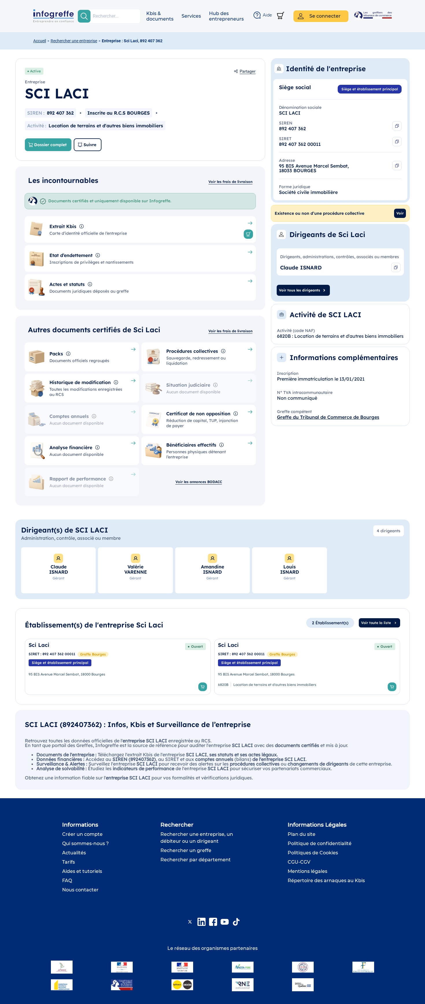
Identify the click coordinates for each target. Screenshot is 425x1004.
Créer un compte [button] (82, 834)
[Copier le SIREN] (397, 126)
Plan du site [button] (301, 834)
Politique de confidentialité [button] (320, 843)
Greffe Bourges (93, 654)
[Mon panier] (281, 16)
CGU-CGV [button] (299, 862)
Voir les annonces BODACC (198, 482)
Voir (400, 213)
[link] (118, 667)
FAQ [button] (67, 880)
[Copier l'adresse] (397, 165)
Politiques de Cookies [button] (313, 853)
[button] (159, 16)
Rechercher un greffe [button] (185, 850)
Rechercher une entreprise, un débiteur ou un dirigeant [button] (196, 838)
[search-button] (84, 16)
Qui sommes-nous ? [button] (85, 843)
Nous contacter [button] (80, 890)
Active (35, 71)
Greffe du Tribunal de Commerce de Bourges (328, 417)
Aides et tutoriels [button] (82, 871)
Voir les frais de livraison (230, 181)
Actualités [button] (74, 853)
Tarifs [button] (68, 862)
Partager (248, 71)
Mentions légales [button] (307, 871)
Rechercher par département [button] (195, 859)
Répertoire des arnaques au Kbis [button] (326, 880)
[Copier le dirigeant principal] (395, 267)
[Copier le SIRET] (397, 141)
